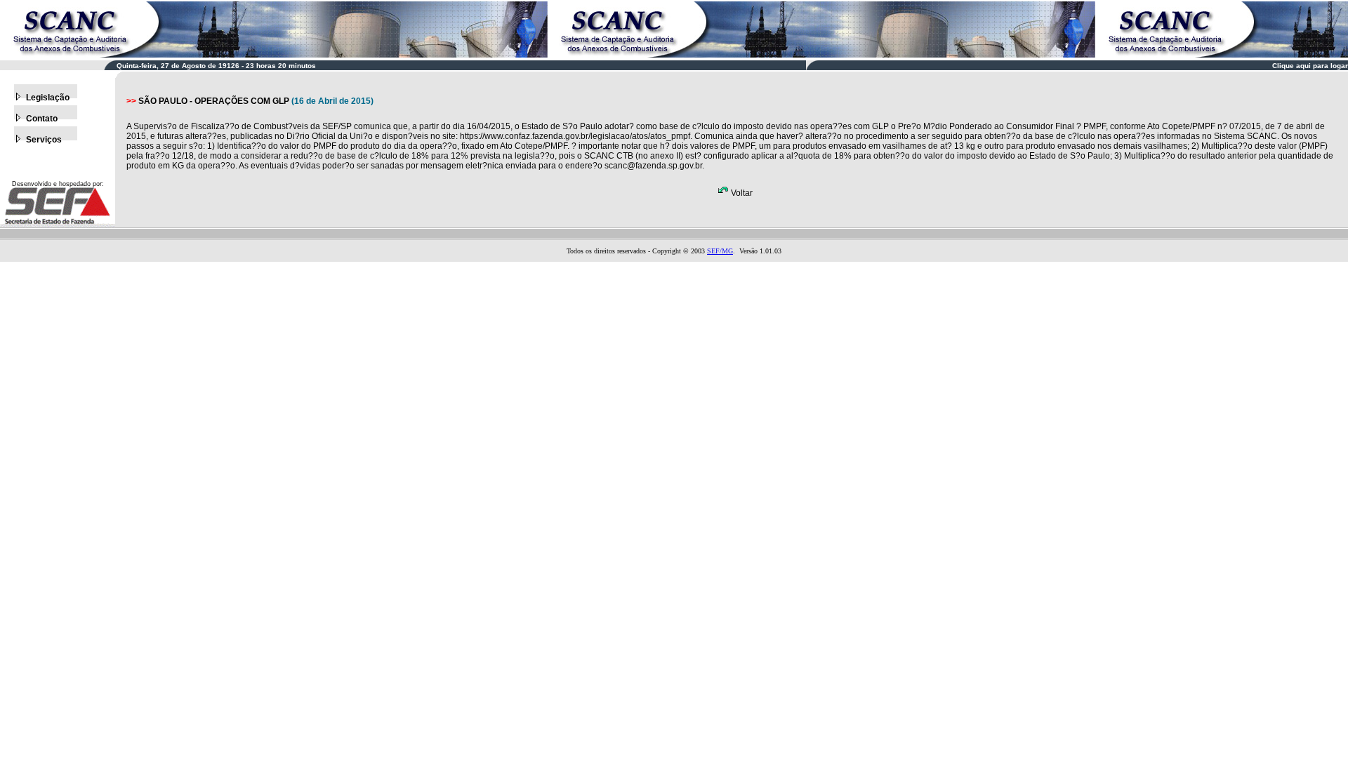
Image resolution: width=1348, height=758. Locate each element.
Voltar (741, 193)
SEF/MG (720, 251)
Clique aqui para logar (1310, 65)
